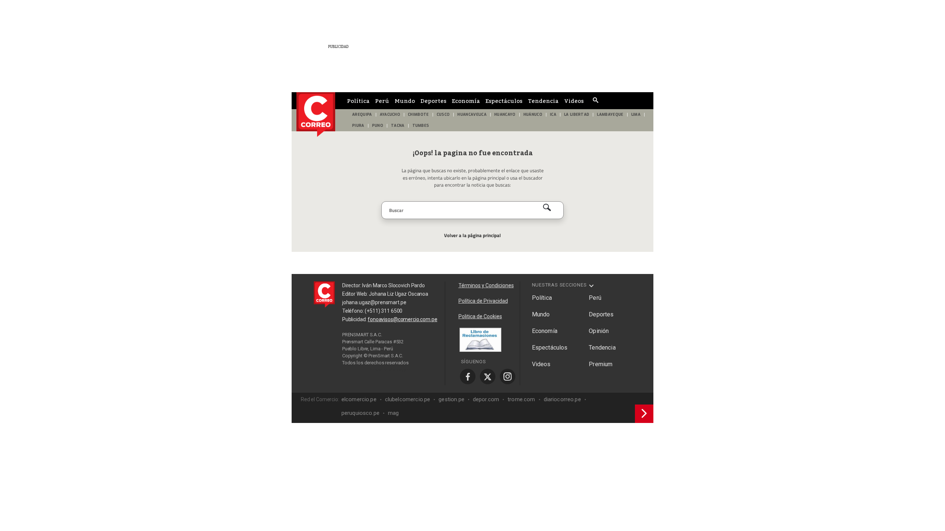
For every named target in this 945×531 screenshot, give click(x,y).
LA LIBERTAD (577, 114)
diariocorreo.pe (562, 399)
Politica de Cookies (480, 316)
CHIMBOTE (418, 114)
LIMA (635, 114)
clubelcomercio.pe (407, 399)
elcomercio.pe (359, 399)
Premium (600, 364)
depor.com (486, 399)
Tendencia (543, 100)
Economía (466, 100)
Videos (574, 100)
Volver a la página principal (472, 235)
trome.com (521, 399)
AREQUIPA (362, 114)
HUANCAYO (505, 114)
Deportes (433, 100)
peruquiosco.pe (360, 413)
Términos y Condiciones (486, 285)
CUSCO (443, 114)
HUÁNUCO (532, 114)
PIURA (358, 125)
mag (393, 413)
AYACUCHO (390, 114)
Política (358, 100)
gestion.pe (451, 399)
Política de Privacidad (483, 301)
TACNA (398, 125)
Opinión (599, 330)
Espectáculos (503, 100)
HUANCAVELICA (472, 114)
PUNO (377, 125)
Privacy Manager (389, 369)
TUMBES (420, 125)
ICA (553, 114)
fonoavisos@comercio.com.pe (402, 319)
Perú (382, 100)
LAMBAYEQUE (610, 114)
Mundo (405, 100)
